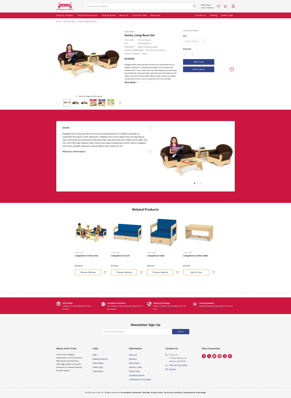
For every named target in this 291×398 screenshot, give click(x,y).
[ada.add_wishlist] (105, 272)
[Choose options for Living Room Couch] (127, 232)
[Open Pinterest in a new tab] (230, 356)
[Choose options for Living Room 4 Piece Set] (91, 232)
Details (66, 127)
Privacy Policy (134, 371)
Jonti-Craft (129, 32)
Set (185, 36)
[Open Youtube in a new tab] (214, 356)
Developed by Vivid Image (194, 392)
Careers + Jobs (135, 367)
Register (211, 7)
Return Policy (134, 363)
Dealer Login (98, 367)
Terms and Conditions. (173, 392)
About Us (123, 15)
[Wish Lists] (218, 6)
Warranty (133, 359)
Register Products (100, 359)
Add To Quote (199, 69)
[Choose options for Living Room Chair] (163, 232)
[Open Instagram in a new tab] (225, 356)
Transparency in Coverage (140, 379)
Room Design (98, 363)
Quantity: (187, 49)
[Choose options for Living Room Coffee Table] (199, 232)
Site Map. (146, 392)
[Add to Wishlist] (232, 69)
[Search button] (194, 6)
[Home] (67, 6)
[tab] (194, 183)
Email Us (172, 369)
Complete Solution (136, 375)
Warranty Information (74, 151)
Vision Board (98, 371)
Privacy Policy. (157, 392)
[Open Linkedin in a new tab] (219, 356)
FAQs (95, 355)
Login (203, 7)
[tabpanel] (197, 156)
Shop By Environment (88, 15)
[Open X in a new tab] (209, 356)
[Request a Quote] (233, 6)
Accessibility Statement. (131, 392)
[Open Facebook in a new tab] (204, 356)
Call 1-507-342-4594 (178, 365)
